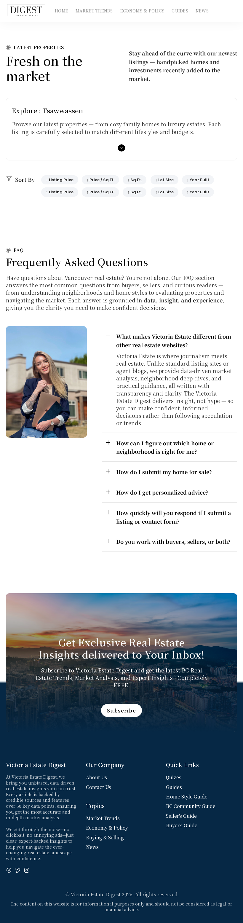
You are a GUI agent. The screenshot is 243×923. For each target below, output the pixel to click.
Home (61, 11)
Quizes (173, 777)
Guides (180, 11)
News (202, 11)
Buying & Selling (105, 837)
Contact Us (98, 787)
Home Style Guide (186, 796)
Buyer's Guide (181, 825)
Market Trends (94, 11)
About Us (96, 777)
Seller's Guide (181, 815)
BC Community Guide (190, 806)
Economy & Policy (142, 11)
